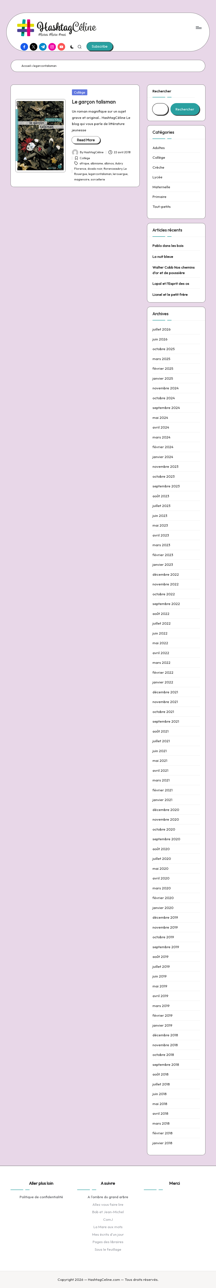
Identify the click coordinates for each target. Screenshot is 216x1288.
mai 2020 (160, 868)
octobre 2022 (164, 594)
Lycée (157, 177)
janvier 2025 (163, 378)
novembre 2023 (165, 466)
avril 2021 (160, 770)
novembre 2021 (165, 701)
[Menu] (198, 27)
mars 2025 (161, 358)
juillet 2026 (162, 329)
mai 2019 (160, 986)
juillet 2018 (161, 1084)
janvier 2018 (162, 1143)
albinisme (96, 163)
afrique (84, 163)
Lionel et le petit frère (170, 294)
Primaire (159, 196)
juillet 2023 (161, 505)
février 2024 (163, 447)
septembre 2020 (166, 839)
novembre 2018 (165, 1045)
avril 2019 (160, 996)
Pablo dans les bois (168, 245)
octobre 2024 (164, 398)
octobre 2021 (163, 711)
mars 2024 (161, 437)
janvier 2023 (163, 564)
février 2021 (163, 790)
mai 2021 (160, 760)
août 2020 (161, 849)
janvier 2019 (162, 1025)
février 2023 (163, 555)
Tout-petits (162, 206)
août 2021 (161, 731)
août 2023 (161, 496)
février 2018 (163, 1133)
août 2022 (161, 613)
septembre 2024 (166, 407)
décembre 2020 (166, 809)
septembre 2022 (166, 603)
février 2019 (163, 1015)
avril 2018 (160, 1113)
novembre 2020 (166, 819)
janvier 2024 (163, 456)
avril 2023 (161, 535)
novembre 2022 (166, 584)
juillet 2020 (162, 858)
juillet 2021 (161, 741)
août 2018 (161, 1074)
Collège (79, 92)
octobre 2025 (164, 349)
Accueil (26, 66)
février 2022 (163, 672)
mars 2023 (161, 545)
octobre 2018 (163, 1054)
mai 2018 (160, 1103)
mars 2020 (162, 888)
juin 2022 (160, 633)
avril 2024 (161, 427)
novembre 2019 (165, 927)
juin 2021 (160, 751)
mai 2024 (160, 417)
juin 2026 (160, 339)
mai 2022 (160, 643)
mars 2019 (161, 1005)
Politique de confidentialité (41, 1197)
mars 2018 (161, 1123)
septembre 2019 (166, 947)
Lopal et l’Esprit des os (171, 283)
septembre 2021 (166, 721)
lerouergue (120, 174)
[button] (99, 46)
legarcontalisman (100, 174)
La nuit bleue (163, 256)
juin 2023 (160, 515)
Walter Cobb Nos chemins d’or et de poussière (174, 270)
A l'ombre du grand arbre (108, 1197)
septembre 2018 (166, 1064)
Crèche (158, 167)
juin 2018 (160, 1094)
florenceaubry (113, 169)
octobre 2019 (163, 937)
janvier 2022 (163, 682)
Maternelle (161, 187)
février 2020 (163, 897)
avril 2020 (161, 878)
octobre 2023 (164, 476)
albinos (109, 163)
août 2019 (161, 956)
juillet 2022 (162, 623)
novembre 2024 (166, 388)
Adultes (159, 147)
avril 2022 (161, 653)
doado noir (95, 169)
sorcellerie (98, 179)
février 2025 (163, 368)
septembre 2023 (166, 486)
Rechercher (162, 91)
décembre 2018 (165, 1035)
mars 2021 (161, 780)
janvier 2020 (163, 907)
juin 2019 (160, 976)
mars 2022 (161, 662)
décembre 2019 (165, 917)
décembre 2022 (166, 574)
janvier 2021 (162, 799)
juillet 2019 (161, 966)
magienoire (81, 179)
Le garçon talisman (94, 101)
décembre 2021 (165, 692)
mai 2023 (160, 525)
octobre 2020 (164, 829)
